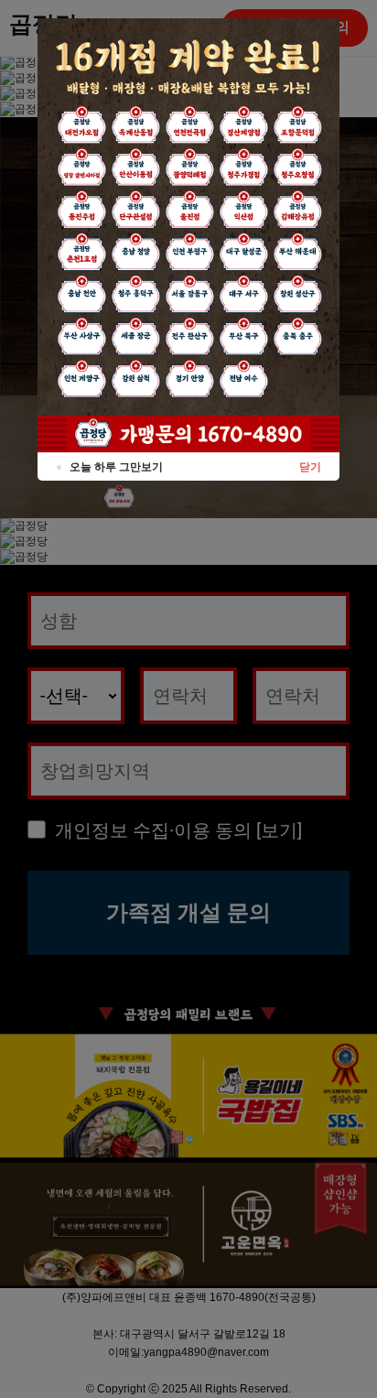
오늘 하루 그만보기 (109, 467)
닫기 (310, 467)
